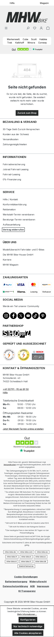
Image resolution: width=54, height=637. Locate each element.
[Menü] (6, 28)
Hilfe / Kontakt (10, 199)
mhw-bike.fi (26, 561)
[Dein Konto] (41, 28)
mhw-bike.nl (12, 561)
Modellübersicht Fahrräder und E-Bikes (23, 249)
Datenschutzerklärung (15, 586)
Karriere (7, 259)
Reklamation (9, 209)
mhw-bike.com (26, 552)
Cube (25, 39)
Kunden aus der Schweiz (16, 134)
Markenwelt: (13, 39)
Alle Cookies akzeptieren (28, 633)
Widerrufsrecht (38, 581)
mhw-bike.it (26, 557)
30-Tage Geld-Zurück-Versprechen (21, 129)
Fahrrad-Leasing (11, 174)
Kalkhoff (19, 42)
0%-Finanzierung (12, 179)
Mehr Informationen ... (27, 614)
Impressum (43, 586)
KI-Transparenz (27, 591)
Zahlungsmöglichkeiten (15, 144)
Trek (9, 42)
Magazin (44, 3)
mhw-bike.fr (12, 557)
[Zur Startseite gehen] (27, 17)
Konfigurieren (27, 619)
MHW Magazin (10, 264)
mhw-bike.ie (40, 557)
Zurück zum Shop (27, 113)
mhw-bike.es (42, 552)
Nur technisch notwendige (27, 626)
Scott (34, 39)
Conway (42, 42)
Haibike (43, 39)
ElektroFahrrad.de (26, 566)
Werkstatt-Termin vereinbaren (18, 214)
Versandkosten (10, 139)
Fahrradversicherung (14, 164)
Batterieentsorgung (16, 581)
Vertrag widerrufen (13, 229)
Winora (31, 42)
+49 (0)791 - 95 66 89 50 (16, 389)
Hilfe (12, 3)
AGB (32, 586)
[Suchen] (28, 28)
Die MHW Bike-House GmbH (18, 254)
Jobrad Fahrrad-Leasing (15, 169)
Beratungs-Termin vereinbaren (19, 219)
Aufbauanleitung (11, 224)
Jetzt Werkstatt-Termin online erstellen (23, 429)
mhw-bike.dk (40, 561)
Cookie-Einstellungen (26, 576)
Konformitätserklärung (14, 204)
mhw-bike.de (10, 552)
